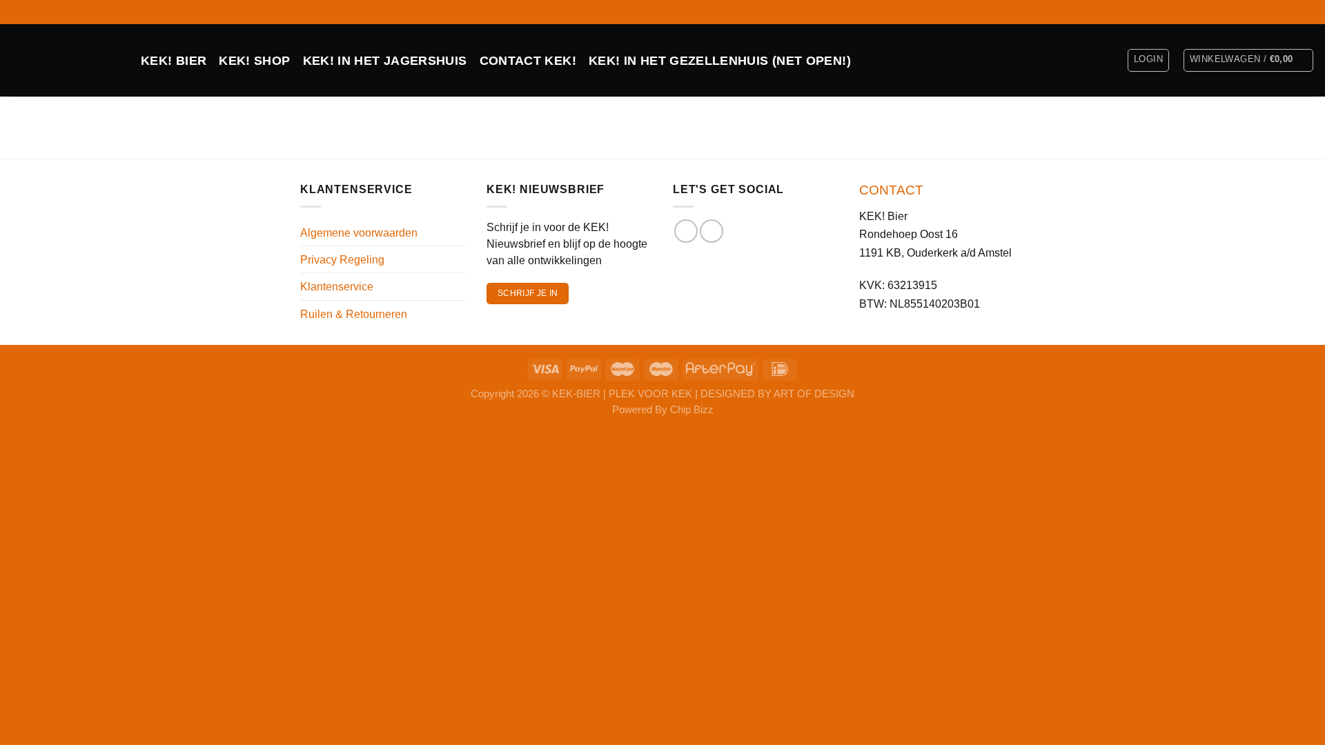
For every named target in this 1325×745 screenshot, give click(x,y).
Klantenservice (336, 286)
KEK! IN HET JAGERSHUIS (385, 61)
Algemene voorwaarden (359, 232)
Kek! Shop (254, 61)
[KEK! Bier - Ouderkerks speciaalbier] (65, 60)
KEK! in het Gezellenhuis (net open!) (720, 61)
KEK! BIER (173, 61)
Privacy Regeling (342, 259)
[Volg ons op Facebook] (1294, 12)
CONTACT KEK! (528, 61)
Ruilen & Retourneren (353, 314)
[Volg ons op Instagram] (1308, 12)
